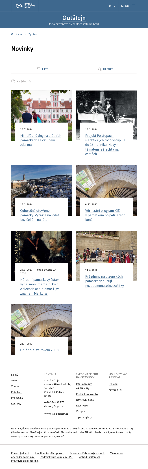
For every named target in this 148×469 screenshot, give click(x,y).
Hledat (108, 69)
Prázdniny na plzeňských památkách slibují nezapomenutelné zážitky (104, 281)
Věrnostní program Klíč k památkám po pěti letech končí (105, 215)
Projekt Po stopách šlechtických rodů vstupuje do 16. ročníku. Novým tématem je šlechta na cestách (105, 144)
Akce (14, 380)
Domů (14, 374)
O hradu (113, 384)
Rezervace (82, 405)
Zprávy (15, 386)
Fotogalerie (115, 389)
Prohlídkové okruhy (87, 394)
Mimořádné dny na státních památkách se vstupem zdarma (40, 140)
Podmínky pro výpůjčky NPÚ (56, 457)
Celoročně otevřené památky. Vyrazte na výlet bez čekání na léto (39, 215)
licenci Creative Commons (93, 428)
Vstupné (81, 411)
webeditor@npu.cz (89, 457)
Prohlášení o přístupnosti (49, 453)
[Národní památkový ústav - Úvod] (25, 6)
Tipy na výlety (84, 417)
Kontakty (16, 403)
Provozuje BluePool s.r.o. (24, 460)
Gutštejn (74, 18)
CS (111, 6)
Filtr (45, 69)
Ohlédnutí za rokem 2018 (39, 350)
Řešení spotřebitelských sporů (87, 453)
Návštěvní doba (85, 399)
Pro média (17, 397)
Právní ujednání (20, 453)
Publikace (16, 392)
